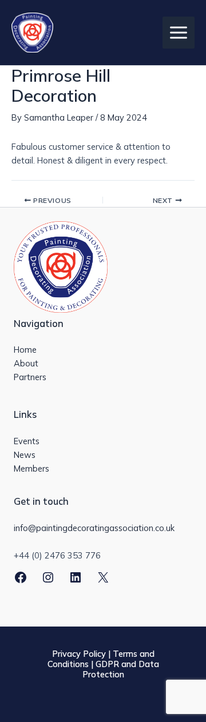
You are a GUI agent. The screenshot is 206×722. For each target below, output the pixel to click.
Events (26, 441)
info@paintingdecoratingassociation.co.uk (94, 527)
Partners (30, 377)
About (26, 363)
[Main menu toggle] (179, 33)
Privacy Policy (79, 653)
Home (25, 349)
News (24, 454)
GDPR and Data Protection (120, 669)
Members (31, 468)
